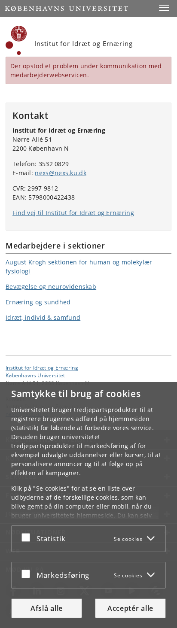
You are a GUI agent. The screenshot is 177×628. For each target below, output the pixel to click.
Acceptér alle (130, 608)
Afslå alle (47, 608)
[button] (164, 7)
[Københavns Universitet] (16, 40)
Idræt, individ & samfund (43, 317)
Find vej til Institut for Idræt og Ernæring (73, 213)
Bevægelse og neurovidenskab (51, 286)
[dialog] (88, 505)
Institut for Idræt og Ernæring (42, 367)
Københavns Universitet (35, 375)
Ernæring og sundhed (38, 302)
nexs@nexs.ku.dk (60, 173)
